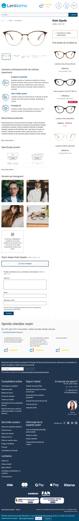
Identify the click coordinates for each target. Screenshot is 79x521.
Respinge (48, 518)
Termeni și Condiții (7, 400)
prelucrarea (17, 307)
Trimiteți (8, 313)
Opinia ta (7, 278)
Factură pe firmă (31, 404)
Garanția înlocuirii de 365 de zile (36, 401)
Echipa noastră (6, 464)
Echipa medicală (31, 439)
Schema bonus (6, 430)
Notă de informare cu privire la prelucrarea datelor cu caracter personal (11, 411)
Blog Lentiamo (6, 467)
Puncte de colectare (7, 396)
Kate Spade (18, 20)
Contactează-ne (6, 477)
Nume (6, 292)
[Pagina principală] (2, 20)
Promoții (4, 447)
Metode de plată (6, 389)
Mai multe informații (26, 518)
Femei (10, 20)
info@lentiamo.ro (72, 392)
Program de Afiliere (7, 444)
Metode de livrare (7, 393)
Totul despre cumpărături (9, 386)
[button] (6, 56)
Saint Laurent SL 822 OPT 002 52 (65, 91)
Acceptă (38, 518)
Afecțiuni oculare (31, 435)
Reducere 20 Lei (6, 437)
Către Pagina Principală (7, 509)
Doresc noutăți (29, 369)
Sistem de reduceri (7, 434)
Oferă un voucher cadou (9, 440)
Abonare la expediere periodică (11, 427)
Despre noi (4, 461)
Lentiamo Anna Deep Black (65, 118)
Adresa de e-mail (9, 300)
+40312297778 (73, 390)
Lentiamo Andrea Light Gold (65, 146)
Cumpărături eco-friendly (9, 451)
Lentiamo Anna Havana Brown (65, 64)
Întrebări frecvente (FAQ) (34, 386)
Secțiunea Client (31, 408)
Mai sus (18, 509)
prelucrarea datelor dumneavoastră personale (35, 372)
